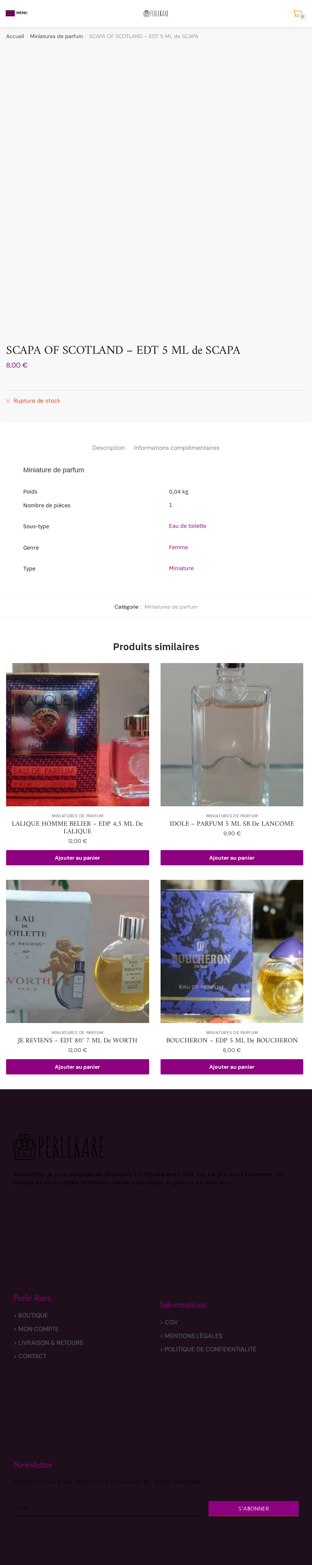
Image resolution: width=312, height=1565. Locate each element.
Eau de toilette (187, 525)
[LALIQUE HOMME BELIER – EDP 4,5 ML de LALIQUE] (77, 734)
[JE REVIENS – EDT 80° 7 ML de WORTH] (77, 951)
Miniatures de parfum (56, 36)
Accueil (15, 36)
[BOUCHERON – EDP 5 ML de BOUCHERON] (232, 951)
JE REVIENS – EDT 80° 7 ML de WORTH (77, 1041)
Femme (178, 547)
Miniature (181, 568)
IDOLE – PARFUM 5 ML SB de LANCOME (232, 824)
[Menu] (10, 13)
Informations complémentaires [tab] (177, 448)
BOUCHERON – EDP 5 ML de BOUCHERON (232, 1041)
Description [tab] (108, 448)
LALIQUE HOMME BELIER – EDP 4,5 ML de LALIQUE (77, 828)
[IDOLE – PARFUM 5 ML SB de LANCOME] (232, 734)
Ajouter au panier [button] (77, 857)
